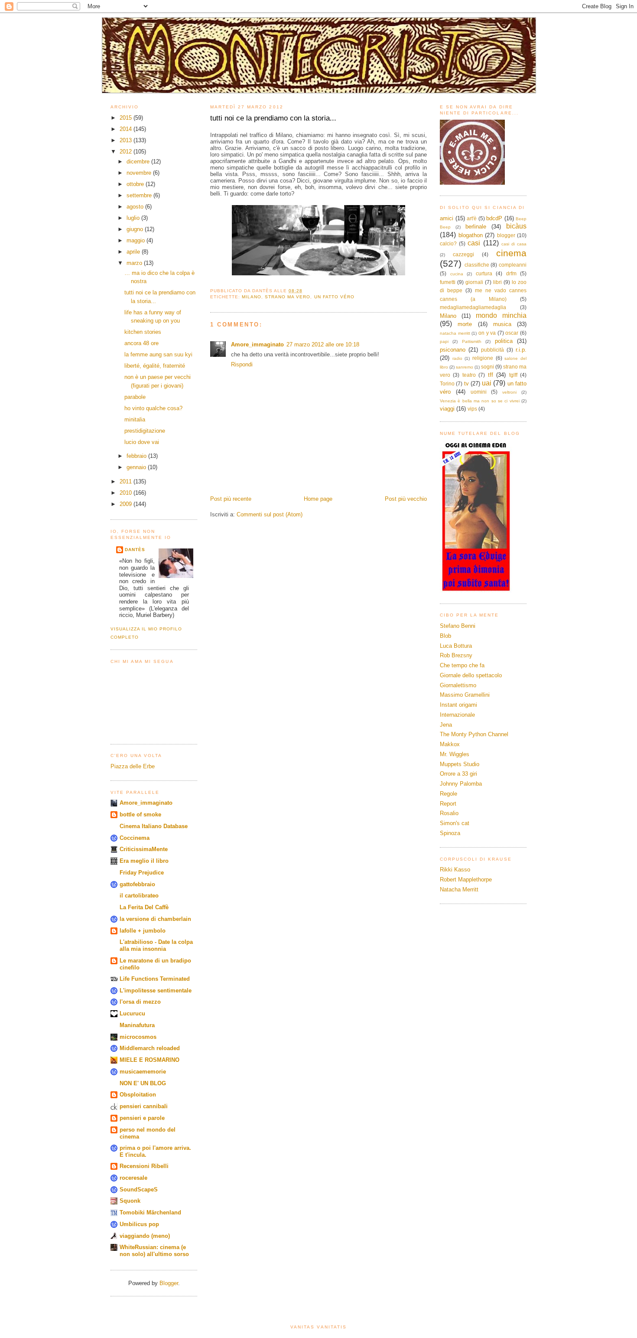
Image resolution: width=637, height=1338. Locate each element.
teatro (469, 375)
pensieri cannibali (144, 1106)
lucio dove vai (141, 442)
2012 (126, 151)
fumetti (447, 282)
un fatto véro (334, 296)
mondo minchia (501, 315)
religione (482, 358)
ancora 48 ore (141, 343)
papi (444, 341)
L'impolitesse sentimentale (156, 990)
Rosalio (449, 813)
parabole (135, 397)
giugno (136, 229)
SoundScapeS (139, 1189)
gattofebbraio (137, 884)
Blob (445, 636)
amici (446, 218)
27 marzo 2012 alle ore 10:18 (322, 344)
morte (465, 324)
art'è (472, 218)
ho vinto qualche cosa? (153, 408)
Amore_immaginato (146, 803)
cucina (456, 273)
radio (457, 358)
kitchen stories (142, 332)
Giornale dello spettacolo (471, 675)
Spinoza (450, 833)
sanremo (464, 367)
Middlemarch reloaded (150, 1048)
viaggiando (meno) (145, 1236)
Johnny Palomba (461, 783)
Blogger (168, 1283)
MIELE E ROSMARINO (149, 1060)
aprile (134, 251)
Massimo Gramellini (465, 695)
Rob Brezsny (456, 655)
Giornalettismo (458, 685)
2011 (126, 481)
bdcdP (494, 218)
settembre (140, 195)
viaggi (447, 408)
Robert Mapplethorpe (466, 879)
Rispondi (242, 364)
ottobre (136, 184)
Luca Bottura (456, 646)
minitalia (134, 419)
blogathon (470, 235)
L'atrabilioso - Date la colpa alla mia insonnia (156, 945)
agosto (136, 206)
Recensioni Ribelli (144, 1166)
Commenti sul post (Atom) (269, 514)
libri (497, 282)
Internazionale (457, 714)
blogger (506, 235)
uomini (479, 392)
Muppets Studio (459, 764)
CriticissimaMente (144, 849)
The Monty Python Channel (474, 734)
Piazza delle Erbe (132, 766)
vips (472, 408)
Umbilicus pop (139, 1224)
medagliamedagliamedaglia (473, 307)
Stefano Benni (457, 626)
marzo (135, 263)
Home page (318, 499)
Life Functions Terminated (155, 979)
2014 (126, 129)
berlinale (475, 226)
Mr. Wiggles (454, 754)
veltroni (509, 392)
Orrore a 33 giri (458, 773)
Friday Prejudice (142, 872)
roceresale (133, 1178)
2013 (126, 140)
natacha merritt (455, 333)
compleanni (512, 265)
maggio (136, 240)
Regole (448, 793)
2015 (126, 117)
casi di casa (513, 243)
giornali (474, 282)
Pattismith (471, 341)
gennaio (137, 467)
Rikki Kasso (455, 869)
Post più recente (230, 499)
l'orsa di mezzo (140, 1002)
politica (504, 341)
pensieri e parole (142, 1118)
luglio (134, 218)
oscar (511, 333)
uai (486, 383)
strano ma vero (287, 296)
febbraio (137, 456)
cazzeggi (463, 254)
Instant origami (458, 705)
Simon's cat (454, 823)
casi (474, 243)
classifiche (477, 265)
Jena (446, 724)
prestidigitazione (144, 431)
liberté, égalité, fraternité (154, 365)
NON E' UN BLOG (143, 1083)
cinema (511, 253)
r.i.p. (521, 349)
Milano (251, 296)
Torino (447, 383)
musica (502, 324)
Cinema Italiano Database (154, 826)
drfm (511, 273)
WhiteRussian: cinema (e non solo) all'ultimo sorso (154, 1250)
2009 (126, 504)
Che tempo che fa (462, 665)
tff (490, 375)
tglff (513, 375)
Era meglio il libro (144, 861)
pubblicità (492, 349)
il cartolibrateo (139, 895)
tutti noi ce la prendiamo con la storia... (273, 118)
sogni (487, 366)
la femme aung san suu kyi (158, 354)
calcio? (448, 243)
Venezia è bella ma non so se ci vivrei (480, 400)
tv (466, 383)
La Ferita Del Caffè (144, 907)
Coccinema (135, 838)
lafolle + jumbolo (143, 930)
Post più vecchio (406, 499)
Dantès (135, 549)
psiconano (452, 349)
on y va (487, 333)
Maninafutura (137, 1025)
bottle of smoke (140, 814)
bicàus (516, 226)
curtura (484, 273)
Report (448, 803)
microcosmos (138, 1037)
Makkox (450, 744)
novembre (140, 173)
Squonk (130, 1201)
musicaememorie (143, 1071)
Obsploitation (138, 1094)
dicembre (139, 161)
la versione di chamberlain (155, 919)
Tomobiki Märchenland (150, 1212)
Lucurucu (132, 1013)
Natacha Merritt (459, 889)
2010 (126, 493)
